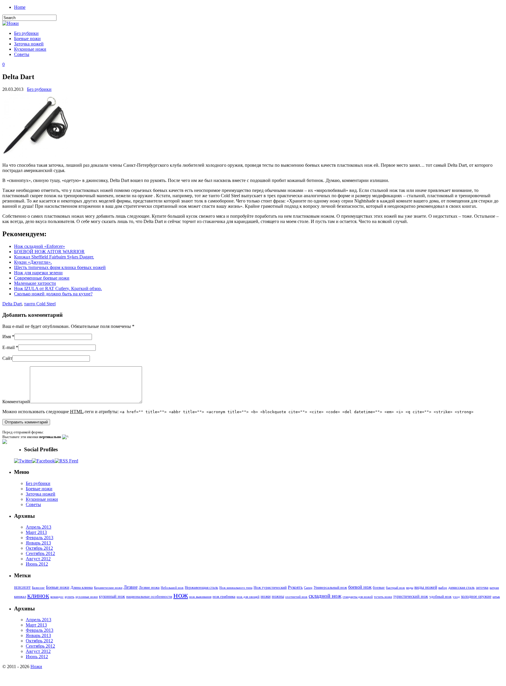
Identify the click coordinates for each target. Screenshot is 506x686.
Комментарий (16, 401)
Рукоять (295, 587)
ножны (278, 596)
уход (456, 596)
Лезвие (131, 587)
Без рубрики (26, 33)
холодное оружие (476, 596)
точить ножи (383, 596)
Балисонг (38, 587)
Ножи (36, 666)
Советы (21, 54)
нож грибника (224, 597)
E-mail (8, 347)
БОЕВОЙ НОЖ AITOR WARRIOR (49, 251)
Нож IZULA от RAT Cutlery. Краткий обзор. (58, 288)
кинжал (20, 597)
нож (180, 595)
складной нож (325, 596)
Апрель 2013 (38, 527)
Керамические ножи (108, 587)
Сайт (7, 358)
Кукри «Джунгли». (33, 262)
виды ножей (425, 587)
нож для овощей (248, 596)
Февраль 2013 (39, 537)
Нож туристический (270, 587)
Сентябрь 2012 (40, 553)
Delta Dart (12, 303)
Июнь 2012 (37, 563)
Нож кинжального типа (235, 587)
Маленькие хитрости (35, 283)
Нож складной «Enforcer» (39, 246)
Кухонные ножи (30, 49)
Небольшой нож (172, 587)
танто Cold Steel (40, 303)
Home (19, 7)
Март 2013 (36, 532)
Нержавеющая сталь (201, 587)
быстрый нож (395, 587)
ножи (266, 596)
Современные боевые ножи (41, 277)
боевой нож (360, 587)
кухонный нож (112, 596)
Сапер (308, 587)
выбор (442, 587)
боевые (379, 587)
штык (496, 596)
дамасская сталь (461, 587)
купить (69, 596)
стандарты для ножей (358, 596)
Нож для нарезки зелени (38, 272)
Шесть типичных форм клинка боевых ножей (60, 267)
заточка (482, 587)
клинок (38, 595)
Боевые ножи (27, 38)
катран (494, 587)
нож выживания (200, 596)
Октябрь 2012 (39, 548)
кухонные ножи (87, 596)
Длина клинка (82, 587)
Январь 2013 (38, 542)
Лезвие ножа (149, 587)
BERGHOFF (22, 587)
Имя (6, 336)
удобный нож (440, 597)
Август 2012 (38, 558)
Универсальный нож (330, 587)
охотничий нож (296, 596)
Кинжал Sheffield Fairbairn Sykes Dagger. (54, 256)
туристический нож (410, 596)
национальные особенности (149, 597)
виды (409, 587)
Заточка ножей (29, 43)
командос (57, 596)
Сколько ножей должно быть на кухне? (53, 293)
